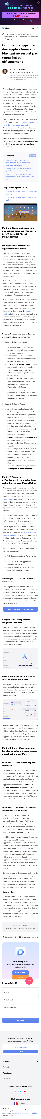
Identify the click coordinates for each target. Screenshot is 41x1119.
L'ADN (18, 848)
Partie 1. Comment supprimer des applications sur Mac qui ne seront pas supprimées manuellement (18, 162)
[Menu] (37, 28)
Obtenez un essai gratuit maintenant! (21, 609)
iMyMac (7, 28)
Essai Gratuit (21, 973)
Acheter (20, 977)
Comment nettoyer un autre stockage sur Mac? (20, 198)
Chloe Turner (20, 69)
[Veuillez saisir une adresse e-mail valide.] (20, 1048)
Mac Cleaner (10, 34)
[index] (3, 36)
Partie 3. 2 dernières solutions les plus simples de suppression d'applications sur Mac (20, 176)
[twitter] (20, 1091)
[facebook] (16, 1091)
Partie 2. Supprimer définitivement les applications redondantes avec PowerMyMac (20, 169)
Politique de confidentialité (20, 1113)
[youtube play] (25, 1091)
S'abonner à (20, 1051)
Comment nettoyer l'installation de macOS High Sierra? (21, 193)
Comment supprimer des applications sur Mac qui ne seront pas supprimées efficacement (21, 36)
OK (34, 1112)
